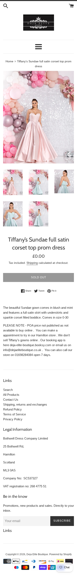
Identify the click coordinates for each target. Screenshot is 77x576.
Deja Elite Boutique (37, 554)
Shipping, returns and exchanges (25, 404)
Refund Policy (12, 409)
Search (8, 389)
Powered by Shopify (60, 554)
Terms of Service (14, 414)
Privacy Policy (12, 419)
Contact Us (10, 399)
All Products (11, 394)
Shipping (32, 262)
